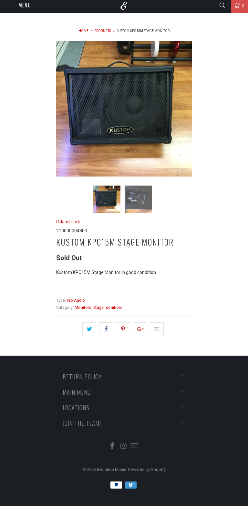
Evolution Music (111, 469)
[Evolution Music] (124, 6)
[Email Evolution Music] (135, 446)
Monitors (83, 307)
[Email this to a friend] (157, 329)
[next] (184, 109)
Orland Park (68, 221)
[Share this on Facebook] (106, 329)
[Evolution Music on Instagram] (124, 446)
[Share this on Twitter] (89, 329)
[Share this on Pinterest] (123, 329)
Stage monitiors (107, 307)
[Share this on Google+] (140, 329)
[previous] (63, 109)
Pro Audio (76, 300)
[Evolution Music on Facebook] (112, 446)
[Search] (222, 5)
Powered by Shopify (147, 469)
